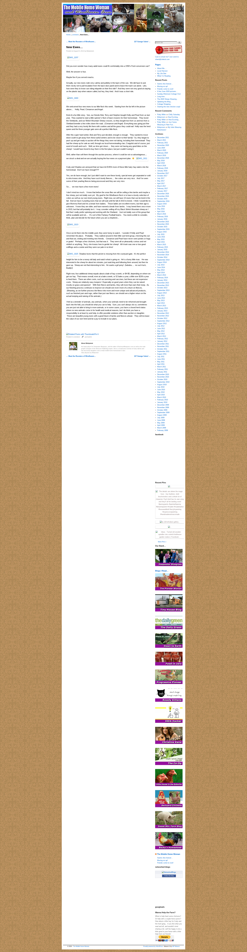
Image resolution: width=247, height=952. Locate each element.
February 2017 (162, 188)
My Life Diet (161, 73)
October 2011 (162, 349)
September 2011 (163, 351)
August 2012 (162, 323)
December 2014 (163, 252)
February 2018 (162, 168)
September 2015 (163, 229)
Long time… (161, 96)
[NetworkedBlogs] (169, 872)
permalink (88, 337)
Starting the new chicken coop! (168, 107)
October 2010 (162, 379)
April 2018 (161, 163)
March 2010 (161, 397)
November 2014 (163, 255)
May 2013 (161, 300)
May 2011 (160, 362)
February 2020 (162, 153)
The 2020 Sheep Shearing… (167, 99)
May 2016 (161, 209)
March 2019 (161, 155)
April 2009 (161, 425)
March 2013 (161, 306)
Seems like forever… (165, 84)
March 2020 (161, 150)
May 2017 (161, 181)
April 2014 (161, 273)
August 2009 (162, 415)
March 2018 (161, 166)
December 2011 (163, 344)
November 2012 (163, 316)
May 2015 (161, 239)
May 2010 (161, 392)
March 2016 (161, 214)
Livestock (75, 35)
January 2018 (162, 171)
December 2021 (163, 137)
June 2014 (161, 267)
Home (68, 35)
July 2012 (160, 326)
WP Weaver (176, 946)
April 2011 (161, 364)
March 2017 (161, 186)
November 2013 (163, 285)
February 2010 (162, 400)
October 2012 (162, 318)
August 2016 (162, 204)
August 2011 (161, 354)
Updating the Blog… (164, 102)
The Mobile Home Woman (168, 854)
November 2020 (163, 145)
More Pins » (162, 542)
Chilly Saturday (174, 114)
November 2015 (163, 224)
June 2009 (161, 420)
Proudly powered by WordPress (153, 946)
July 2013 (160, 295)
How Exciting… (173, 117)
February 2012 (162, 339)
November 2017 (163, 173)
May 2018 (161, 161)
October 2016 (162, 199)
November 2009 (163, 407)
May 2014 (161, 270)
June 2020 (161, 148)
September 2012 (163, 321)
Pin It (96, 334)
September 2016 (163, 201)
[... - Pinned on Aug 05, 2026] (170, 486)
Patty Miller (161, 114)
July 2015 (160, 234)
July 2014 (160, 265)
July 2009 (160, 418)
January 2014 (162, 280)
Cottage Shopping (163, 104)
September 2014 (163, 260)
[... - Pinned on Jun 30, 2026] (170, 527)
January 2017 (162, 191)
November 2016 (163, 196)
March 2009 (161, 428)
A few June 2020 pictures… (167, 91)
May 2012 (161, 331)
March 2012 (161, 336)
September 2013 (163, 290)
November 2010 (163, 377)
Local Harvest (162, 71)
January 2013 (162, 311)
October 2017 (162, 176)
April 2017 (161, 183)
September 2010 (163, 382)
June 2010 (161, 390)
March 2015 (161, 244)
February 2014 (162, 278)
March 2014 (161, 275)
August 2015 (162, 232)
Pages (158, 65)
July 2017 (160, 178)
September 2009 (163, 412)
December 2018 (163, 158)
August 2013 (162, 293)
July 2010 (160, 387)
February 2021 (162, 143)
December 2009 (163, 405)
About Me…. (162, 68)
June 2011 (161, 359)
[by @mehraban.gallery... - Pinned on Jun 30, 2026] (170, 522)
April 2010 (161, 395)
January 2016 (162, 219)
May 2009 (161, 423)
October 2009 (162, 410)
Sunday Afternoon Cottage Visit (169, 94)
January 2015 (162, 250)
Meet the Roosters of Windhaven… (81, 42)
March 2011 (161, 367)
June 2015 (161, 237)
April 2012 (161, 334)
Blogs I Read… (162, 571)
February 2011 (162, 369)
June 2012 (161, 328)
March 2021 (161, 140)
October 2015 (162, 227)
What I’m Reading (163, 76)
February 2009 (162, 430)
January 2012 (162, 341)
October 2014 (162, 257)
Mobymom (90, 51)
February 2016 (162, 216)
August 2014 (162, 262)
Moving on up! (162, 86)
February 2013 (162, 308)
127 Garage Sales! (142, 42)
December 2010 (163, 374)
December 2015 (163, 222)
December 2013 (163, 283)
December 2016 (163, 194)
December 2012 (163, 313)
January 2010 (162, 402)
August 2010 (162, 385)
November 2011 (163, 346)
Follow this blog (169, 876)
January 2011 (162, 372)
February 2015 (162, 247)
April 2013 (161, 303)
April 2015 (161, 242)
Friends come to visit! (165, 89)
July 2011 (160, 356)
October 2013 (162, 288)
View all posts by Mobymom (90, 352)
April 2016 (161, 211)
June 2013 (161, 298)
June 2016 (161, 206)
